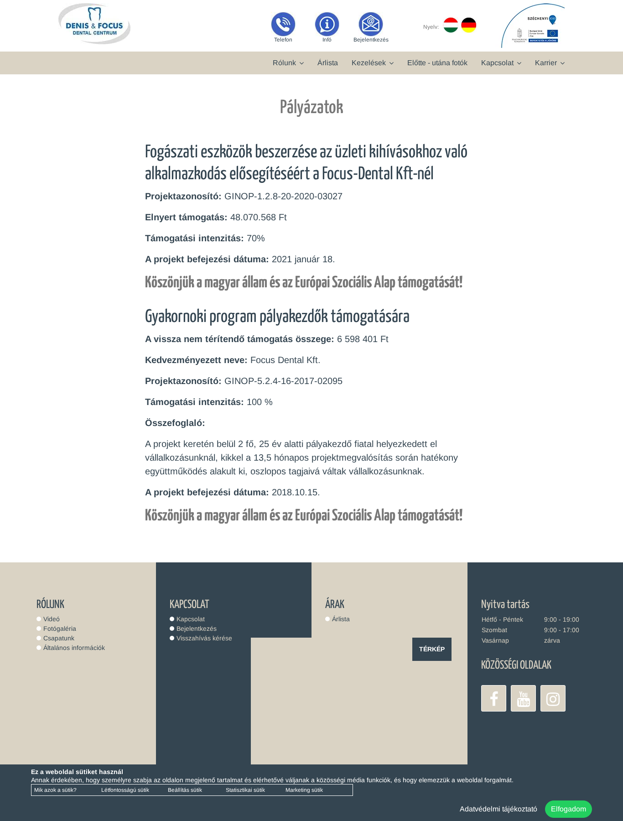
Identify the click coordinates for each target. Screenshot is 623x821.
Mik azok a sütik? (55, 790)
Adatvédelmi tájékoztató (498, 809)
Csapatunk (58, 638)
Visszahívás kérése (204, 638)
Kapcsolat (497, 63)
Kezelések (369, 63)
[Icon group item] (493, 698)
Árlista (327, 63)
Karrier (546, 63)
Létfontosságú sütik (125, 790)
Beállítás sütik (185, 790)
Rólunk (284, 63)
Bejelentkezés (197, 628)
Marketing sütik (304, 790)
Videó (51, 619)
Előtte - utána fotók (437, 63)
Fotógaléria (59, 628)
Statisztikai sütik (245, 790)
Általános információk (74, 647)
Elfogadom (568, 809)
